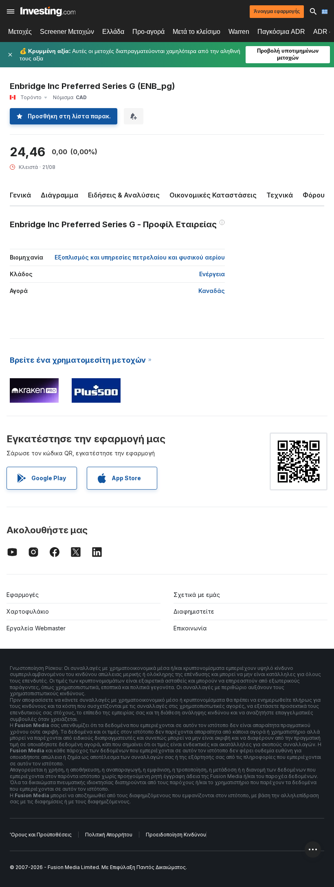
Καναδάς (211, 290)
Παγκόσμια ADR (281, 31)
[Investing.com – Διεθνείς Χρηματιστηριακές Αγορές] (47, 11)
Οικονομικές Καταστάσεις (213, 195)
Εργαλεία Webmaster (36, 628)
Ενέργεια (212, 274)
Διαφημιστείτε (194, 611)
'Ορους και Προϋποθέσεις (41, 835)
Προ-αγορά (148, 31)
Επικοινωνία (190, 628)
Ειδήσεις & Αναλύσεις (124, 195)
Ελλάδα (113, 31)
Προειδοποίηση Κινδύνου (176, 835)
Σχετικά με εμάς (197, 594)
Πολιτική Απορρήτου (108, 835)
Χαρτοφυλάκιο (28, 611)
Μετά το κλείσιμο (196, 31)
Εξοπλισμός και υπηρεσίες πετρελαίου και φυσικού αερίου (140, 257)
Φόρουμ (316, 195)
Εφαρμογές (23, 594)
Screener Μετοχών (67, 31)
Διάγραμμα (59, 195)
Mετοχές (20, 31)
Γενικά (20, 195)
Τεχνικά (279, 195)
